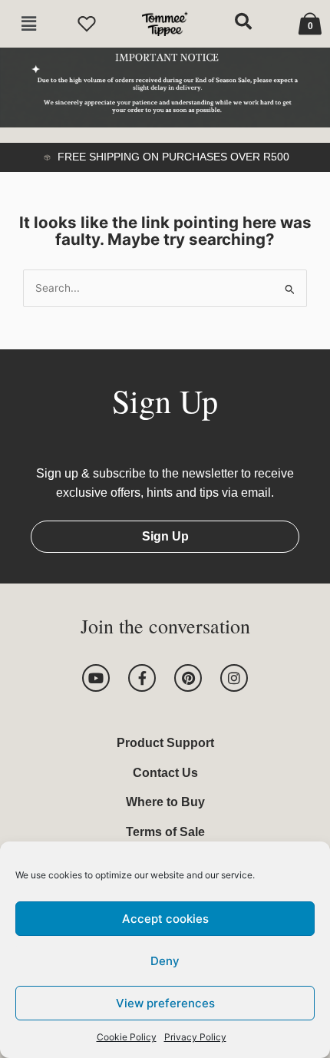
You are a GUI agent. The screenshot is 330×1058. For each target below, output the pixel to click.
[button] (29, 24)
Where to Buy (165, 801)
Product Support (165, 742)
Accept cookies (165, 918)
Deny (165, 961)
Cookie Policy (127, 1037)
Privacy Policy (195, 1037)
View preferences (165, 1003)
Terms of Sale (165, 831)
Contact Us (165, 772)
